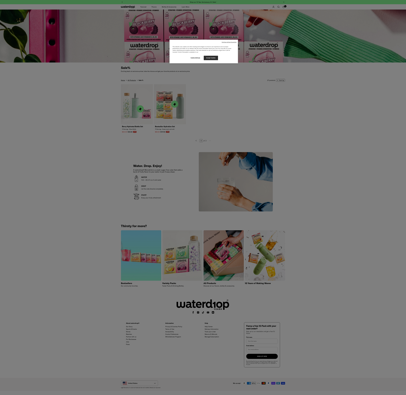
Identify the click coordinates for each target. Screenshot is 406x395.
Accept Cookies (211, 58)
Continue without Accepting (229, 42)
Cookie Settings (195, 57)
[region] (203, 51)
